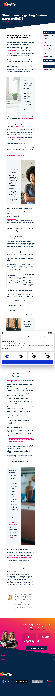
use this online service (16, 137)
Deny (10, 362)
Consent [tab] (10, 336)
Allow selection (27, 362)
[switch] (19, 355)
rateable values (12, 50)
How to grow (48, 48)
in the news (20, 41)
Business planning (49, 35)
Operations (48, 53)
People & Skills (48, 56)
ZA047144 (45, 691)
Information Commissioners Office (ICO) (28, 691)
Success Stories (49, 63)
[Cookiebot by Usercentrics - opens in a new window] (47, 333)
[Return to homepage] (6, 674)
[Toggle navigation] (49, 4)
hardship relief (17, 415)
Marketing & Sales (49, 51)
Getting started (49, 45)
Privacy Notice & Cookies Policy (25, 688)
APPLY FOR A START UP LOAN (36, 648)
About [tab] (45, 336)
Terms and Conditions (36, 688)
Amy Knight (22, 592)
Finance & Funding (49, 42)
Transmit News (48, 69)
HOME (3, 21)
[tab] (27, 667)
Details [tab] (27, 336)
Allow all (45, 362)
